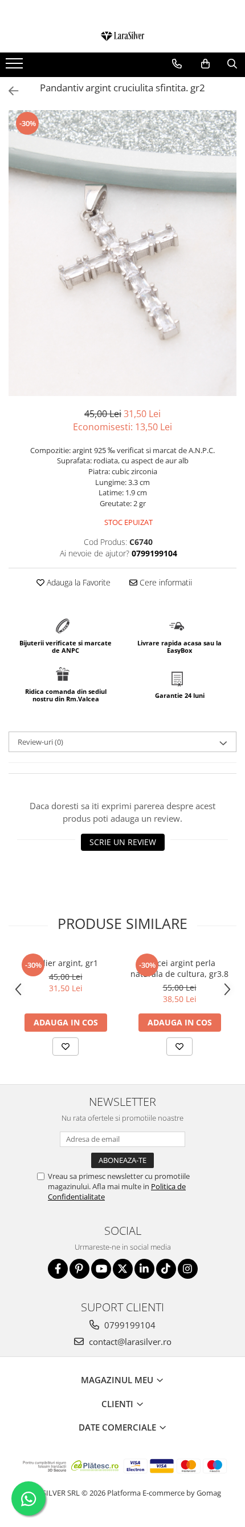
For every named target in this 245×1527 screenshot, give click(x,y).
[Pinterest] (79, 1269)
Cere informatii (164, 582)
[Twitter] (123, 1269)
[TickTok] (166, 1269)
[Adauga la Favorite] (65, 1046)
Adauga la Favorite (77, 582)
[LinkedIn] (144, 1269)
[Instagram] (188, 1269)
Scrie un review (122, 842)
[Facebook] (58, 1269)
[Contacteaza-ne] (177, 63)
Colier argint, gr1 (66, 963)
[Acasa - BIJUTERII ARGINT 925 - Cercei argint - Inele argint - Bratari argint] (122, 37)
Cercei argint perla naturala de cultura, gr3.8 (179, 968)
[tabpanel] (122, 253)
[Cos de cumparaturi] (205, 63)
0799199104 (129, 1325)
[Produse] (16, 66)
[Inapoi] (8, 91)
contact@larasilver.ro (129, 1341)
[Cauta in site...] (232, 63)
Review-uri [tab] (40, 742)
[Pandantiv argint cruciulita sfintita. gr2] (122, 253)
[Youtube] (101, 1269)
